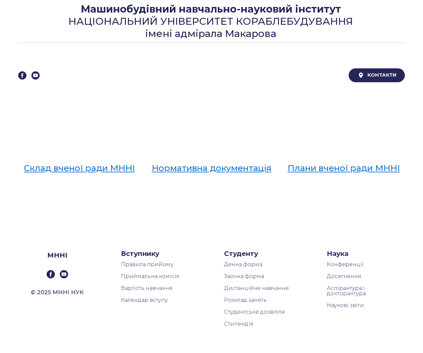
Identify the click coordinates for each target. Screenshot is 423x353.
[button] (22, 75)
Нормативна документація (211, 168)
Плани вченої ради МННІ (344, 168)
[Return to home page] (198, 75)
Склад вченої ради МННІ (79, 168)
